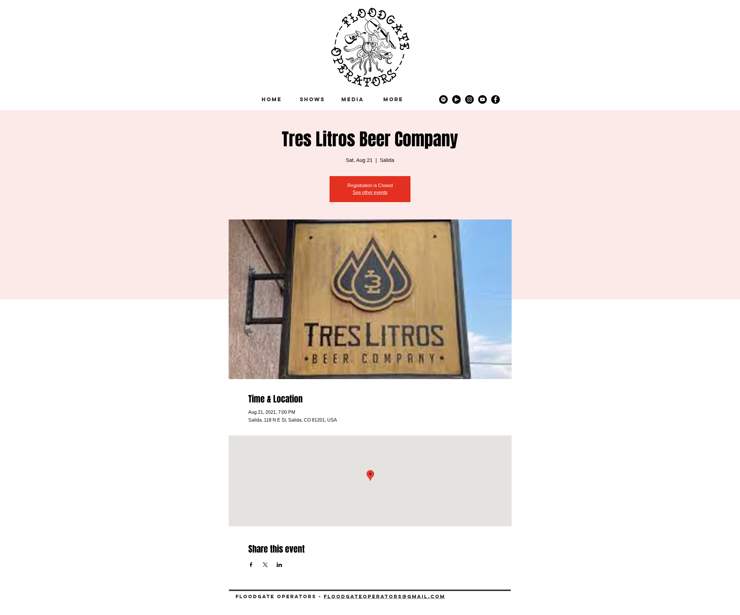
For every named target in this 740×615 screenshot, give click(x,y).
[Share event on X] (265, 564)
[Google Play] (456, 99)
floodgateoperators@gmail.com (384, 596)
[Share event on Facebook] (251, 564)
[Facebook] (495, 99)
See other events (370, 192)
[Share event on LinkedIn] (279, 564)
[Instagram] (469, 99)
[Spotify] (443, 99)
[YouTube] (482, 99)
